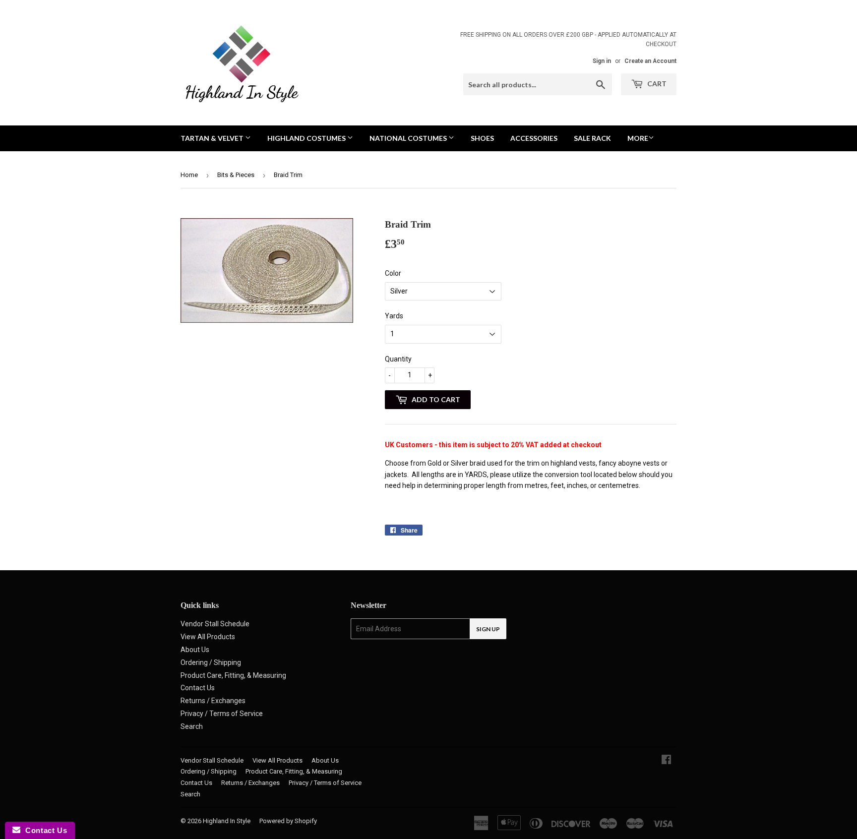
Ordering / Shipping (211, 662)
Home (189, 175)
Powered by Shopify (288, 821)
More (637, 138)
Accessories (533, 138)
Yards (394, 316)
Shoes (482, 138)
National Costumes (408, 138)
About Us (195, 650)
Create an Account (650, 61)
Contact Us (198, 688)
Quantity (398, 359)
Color (393, 273)
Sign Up (488, 629)
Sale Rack (592, 138)
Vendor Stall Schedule (215, 624)
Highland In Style (226, 821)
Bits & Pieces (235, 175)
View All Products (208, 637)
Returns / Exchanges (213, 701)
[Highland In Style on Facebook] (666, 761)
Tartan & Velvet (213, 138)
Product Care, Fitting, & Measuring (233, 675)
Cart (656, 83)
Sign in (602, 61)
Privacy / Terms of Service (222, 714)
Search (192, 726)
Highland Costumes (307, 138)
